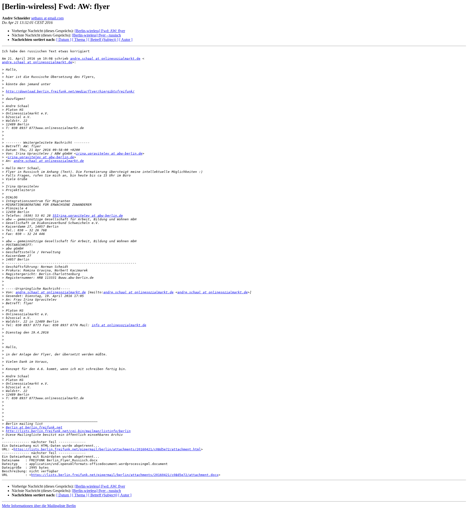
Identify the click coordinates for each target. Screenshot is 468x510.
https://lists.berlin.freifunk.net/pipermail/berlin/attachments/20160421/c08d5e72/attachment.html (107, 449)
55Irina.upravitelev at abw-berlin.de (88, 215)
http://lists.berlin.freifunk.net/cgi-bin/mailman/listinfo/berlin (68, 431)
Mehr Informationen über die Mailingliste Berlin (39, 506)
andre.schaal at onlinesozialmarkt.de (105, 58)
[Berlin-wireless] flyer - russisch (96, 35)
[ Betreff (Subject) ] (103, 39)
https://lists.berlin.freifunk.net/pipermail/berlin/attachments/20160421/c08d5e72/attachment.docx (124, 475)
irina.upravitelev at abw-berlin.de (109, 153)
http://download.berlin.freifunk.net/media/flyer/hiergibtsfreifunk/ (70, 91)
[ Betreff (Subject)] (102, 495)
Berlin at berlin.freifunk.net (34, 427)
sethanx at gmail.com (47, 18)
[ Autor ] (125, 39)
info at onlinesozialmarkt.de (119, 325)
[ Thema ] (79, 39)
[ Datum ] (63, 39)
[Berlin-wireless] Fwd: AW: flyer (100, 31)
